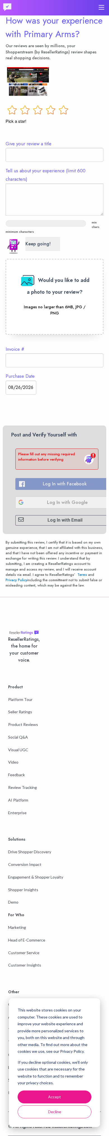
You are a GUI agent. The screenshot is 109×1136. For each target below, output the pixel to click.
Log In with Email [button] (65, 520)
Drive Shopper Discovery (29, 851)
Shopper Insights (23, 889)
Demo (13, 902)
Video (13, 762)
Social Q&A (18, 737)
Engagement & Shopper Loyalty (35, 877)
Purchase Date (20, 376)
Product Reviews (23, 724)
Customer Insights (24, 965)
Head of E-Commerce (26, 940)
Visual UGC (18, 749)
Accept (54, 1096)
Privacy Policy (16, 580)
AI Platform (18, 800)
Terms (82, 574)
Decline (54, 1111)
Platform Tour (20, 699)
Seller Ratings (20, 711)
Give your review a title (28, 143)
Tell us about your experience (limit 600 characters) (46, 174)
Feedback (16, 774)
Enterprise (17, 812)
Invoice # (15, 349)
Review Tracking (22, 787)
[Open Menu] (101, 7)
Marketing (17, 927)
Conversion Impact (24, 864)
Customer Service (23, 952)
